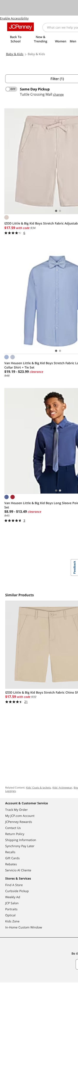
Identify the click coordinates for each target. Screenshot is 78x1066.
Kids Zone (12, 921)
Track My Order (16, 810)
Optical (10, 915)
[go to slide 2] (60, 211)
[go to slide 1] (56, 211)
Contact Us (13, 828)
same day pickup (35, 89)
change (58, 94)
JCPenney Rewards (18, 822)
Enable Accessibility (14, 18)
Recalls (10, 852)
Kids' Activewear (62, 787)
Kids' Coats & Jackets (38, 787)
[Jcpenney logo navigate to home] (20, 26)
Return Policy (14, 834)
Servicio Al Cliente (18, 870)
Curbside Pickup (17, 891)
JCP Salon (12, 903)
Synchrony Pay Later (19, 846)
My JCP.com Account (19, 816)
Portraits (11, 909)
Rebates (11, 864)
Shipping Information (20, 840)
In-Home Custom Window (23, 927)
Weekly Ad (12, 897)
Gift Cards (12, 858)
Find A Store (14, 885)
